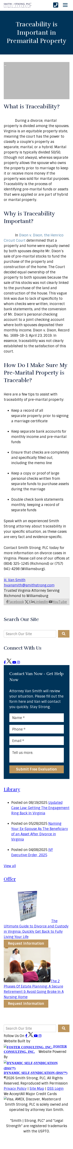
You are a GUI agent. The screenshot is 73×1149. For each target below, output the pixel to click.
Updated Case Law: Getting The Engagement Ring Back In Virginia (40, 808)
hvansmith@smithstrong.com (29, 585)
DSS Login (55, 1088)
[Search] (63, 634)
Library (12, 789)
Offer (10, 879)
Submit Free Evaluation (36, 769)
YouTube (59, 602)
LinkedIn (41, 602)
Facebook (16, 602)
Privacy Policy (15, 1088)
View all (10, 866)
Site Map (37, 1088)
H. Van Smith (14, 580)
